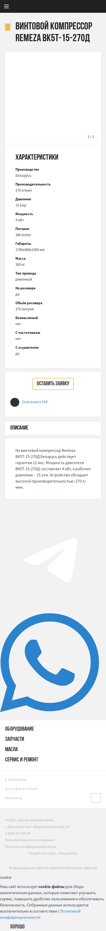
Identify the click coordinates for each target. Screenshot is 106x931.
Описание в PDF (35, 401)
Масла (11, 750)
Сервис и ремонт (21, 760)
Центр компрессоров (65, 6)
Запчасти (14, 739)
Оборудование (19, 729)
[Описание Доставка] (53, 428)
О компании (15, 780)
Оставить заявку (53, 384)
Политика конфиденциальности (30, 846)
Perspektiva (68, 853)
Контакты (13, 798)
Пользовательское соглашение (29, 840)
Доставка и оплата (21, 789)
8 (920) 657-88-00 (18, 833)
